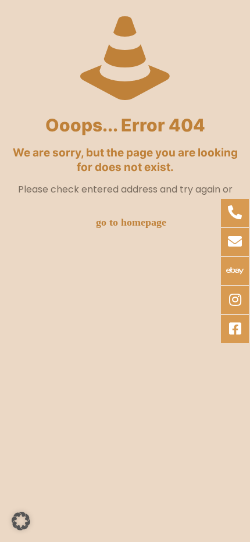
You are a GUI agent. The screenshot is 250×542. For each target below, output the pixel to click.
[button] (21, 521)
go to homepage (131, 222)
